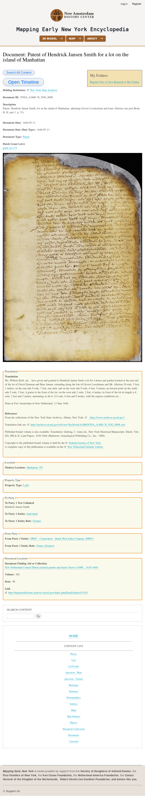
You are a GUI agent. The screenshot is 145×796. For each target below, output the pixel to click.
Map (72, 38)
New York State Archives (43, 90)
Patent (26, 136)
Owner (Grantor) (45, 545)
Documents (73, 735)
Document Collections (74, 729)
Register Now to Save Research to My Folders (114, 82)
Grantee (37, 521)
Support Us (13, 791)
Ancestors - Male (73, 672)
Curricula (73, 741)
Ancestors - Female (73, 678)
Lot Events (73, 666)
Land (26, 485)
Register (136, 3)
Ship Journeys (73, 716)
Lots (74, 660)
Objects (73, 722)
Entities (74, 704)
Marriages (74, 685)
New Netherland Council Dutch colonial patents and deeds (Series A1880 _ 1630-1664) (51, 567)
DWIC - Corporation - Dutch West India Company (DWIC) (62, 538)
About (92, 38)
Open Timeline (23, 82)
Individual (32, 513)
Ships (73, 710)
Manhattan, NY (35, 467)
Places (73, 653)
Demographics (74, 697)
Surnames (73, 691)
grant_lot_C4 (10, 148)
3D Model (49, 38)
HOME (73, 636)
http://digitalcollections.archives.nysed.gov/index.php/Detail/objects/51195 (48, 592)
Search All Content (18, 72)
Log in (124, 3)
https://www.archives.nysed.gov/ (107, 417)
